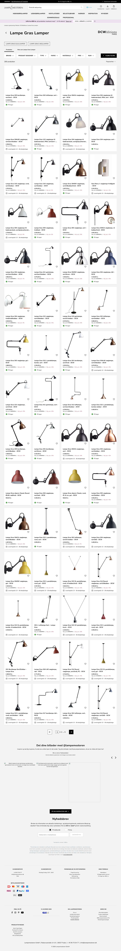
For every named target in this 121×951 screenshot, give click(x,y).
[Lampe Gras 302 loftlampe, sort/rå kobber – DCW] (74, 528)
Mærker (17, 25)
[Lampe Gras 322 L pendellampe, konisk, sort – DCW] (46, 351)
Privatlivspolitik (75, 918)
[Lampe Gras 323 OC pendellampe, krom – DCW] (74, 616)
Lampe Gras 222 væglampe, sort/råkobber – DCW (44, 317)
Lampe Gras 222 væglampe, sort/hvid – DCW (15, 406)
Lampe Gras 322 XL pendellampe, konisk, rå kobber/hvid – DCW (17, 626)
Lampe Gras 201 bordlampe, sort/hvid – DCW (72, 362)
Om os (74, 912)
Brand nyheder (103, 916)
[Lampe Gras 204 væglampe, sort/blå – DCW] (103, 528)
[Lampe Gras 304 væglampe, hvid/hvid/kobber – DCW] (17, 307)
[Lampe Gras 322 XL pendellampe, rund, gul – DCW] (103, 660)
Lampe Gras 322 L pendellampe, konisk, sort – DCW (45, 362)
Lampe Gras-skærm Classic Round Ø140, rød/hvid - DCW (17, 494)
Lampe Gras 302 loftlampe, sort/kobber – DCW (100, 317)
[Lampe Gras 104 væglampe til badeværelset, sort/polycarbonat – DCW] (74, 130)
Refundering (75, 876)
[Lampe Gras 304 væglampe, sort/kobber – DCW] (103, 440)
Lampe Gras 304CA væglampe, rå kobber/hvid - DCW (103, 229)
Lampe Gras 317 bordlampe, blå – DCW (46, 714)
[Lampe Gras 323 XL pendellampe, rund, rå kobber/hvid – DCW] (74, 572)
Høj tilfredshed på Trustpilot (19, 1)
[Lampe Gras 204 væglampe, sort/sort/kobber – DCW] (17, 263)
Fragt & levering (75, 872)
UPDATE (83, 21)
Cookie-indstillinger (103, 914)
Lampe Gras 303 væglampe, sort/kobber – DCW (101, 494)
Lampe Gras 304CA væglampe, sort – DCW (73, 450)
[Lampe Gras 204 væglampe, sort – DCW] (103, 130)
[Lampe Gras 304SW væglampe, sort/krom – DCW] (74, 263)
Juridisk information (75, 914)
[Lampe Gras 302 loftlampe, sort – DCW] (46, 86)
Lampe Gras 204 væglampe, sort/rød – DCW (44, 494)
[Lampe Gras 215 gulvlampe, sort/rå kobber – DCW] (74, 307)
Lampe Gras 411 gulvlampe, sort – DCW (46, 406)
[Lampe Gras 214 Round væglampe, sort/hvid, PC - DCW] (74, 660)
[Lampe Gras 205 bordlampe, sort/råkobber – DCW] (17, 440)
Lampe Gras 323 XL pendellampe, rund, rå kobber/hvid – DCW (74, 582)
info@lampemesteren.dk (17, 874)
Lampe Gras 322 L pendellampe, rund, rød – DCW (102, 626)
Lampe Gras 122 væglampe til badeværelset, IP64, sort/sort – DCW (45, 140)
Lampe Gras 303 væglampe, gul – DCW (17, 362)
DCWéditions (23, 25)
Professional (68, 17)
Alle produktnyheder (17, 935)
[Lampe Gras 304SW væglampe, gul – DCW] (17, 572)
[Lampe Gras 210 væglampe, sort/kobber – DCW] (46, 175)
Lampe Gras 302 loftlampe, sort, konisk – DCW (74, 714)
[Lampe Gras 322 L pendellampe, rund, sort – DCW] (46, 528)
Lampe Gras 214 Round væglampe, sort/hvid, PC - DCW (74, 670)
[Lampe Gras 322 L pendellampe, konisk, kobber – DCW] (103, 396)
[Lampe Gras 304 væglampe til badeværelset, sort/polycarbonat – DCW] (17, 219)
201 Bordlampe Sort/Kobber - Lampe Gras (16, 670)
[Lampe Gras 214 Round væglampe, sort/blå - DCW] (103, 704)
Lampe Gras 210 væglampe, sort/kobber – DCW (44, 185)
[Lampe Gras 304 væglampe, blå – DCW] (103, 263)
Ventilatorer (54, 13)
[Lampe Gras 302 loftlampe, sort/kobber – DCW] (103, 307)
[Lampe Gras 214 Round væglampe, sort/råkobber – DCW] (103, 572)
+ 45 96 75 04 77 (18, 872)
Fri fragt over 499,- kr (103, 876)
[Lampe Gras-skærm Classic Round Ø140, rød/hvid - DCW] (17, 484)
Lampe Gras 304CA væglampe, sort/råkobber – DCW (16, 538)
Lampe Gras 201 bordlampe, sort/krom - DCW (44, 450)
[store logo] (13, 7)
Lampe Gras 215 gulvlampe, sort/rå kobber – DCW (72, 317)
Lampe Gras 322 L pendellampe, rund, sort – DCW (45, 538)
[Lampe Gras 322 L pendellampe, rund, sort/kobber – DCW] (17, 704)
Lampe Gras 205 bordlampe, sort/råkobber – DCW (15, 450)
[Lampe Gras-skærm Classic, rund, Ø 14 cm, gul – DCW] (74, 484)
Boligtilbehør (17, 933)
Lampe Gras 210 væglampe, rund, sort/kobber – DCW (17, 185)
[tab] (9, 56)
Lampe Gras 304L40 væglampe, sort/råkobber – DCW (102, 362)
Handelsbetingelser (75, 916)
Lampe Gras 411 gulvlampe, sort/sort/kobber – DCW (44, 273)
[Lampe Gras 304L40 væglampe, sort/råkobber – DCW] (103, 351)
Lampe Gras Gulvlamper (15, 44)
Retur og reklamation (74, 874)
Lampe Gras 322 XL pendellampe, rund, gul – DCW (103, 670)
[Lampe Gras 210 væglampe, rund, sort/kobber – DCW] (17, 175)
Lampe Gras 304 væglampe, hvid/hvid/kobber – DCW (15, 317)
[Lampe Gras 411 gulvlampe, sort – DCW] (46, 396)
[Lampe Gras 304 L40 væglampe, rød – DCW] (46, 660)
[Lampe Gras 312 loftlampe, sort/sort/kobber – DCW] (74, 396)
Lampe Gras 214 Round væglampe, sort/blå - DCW (100, 714)
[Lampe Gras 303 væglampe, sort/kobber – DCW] (103, 484)
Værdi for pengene (17, 932)
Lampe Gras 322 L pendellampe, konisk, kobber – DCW (102, 406)
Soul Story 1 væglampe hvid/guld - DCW (103, 185)
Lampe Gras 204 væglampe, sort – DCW (103, 140)
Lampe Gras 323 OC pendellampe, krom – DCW (74, 626)
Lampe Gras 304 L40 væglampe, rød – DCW (45, 670)
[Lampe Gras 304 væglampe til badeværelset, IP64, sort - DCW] (103, 86)
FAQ (18, 876)
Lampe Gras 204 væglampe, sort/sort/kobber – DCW (15, 273)
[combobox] (56, 7)
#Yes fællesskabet (103, 912)
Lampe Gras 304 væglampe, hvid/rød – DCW (44, 229)
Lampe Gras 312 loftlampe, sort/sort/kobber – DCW (72, 406)
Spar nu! (68, 21)
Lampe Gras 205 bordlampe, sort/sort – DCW (15, 96)
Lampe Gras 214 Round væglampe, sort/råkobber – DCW (102, 582)
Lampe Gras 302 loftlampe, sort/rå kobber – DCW (72, 538)
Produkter (9, 49)
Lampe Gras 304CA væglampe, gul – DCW (73, 96)
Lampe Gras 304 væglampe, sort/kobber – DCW (101, 450)
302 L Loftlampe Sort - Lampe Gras (44, 626)
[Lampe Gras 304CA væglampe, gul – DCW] (74, 86)
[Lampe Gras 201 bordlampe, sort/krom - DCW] (46, 440)
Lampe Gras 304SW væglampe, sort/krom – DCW (74, 273)
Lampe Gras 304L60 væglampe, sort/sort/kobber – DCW (17, 140)
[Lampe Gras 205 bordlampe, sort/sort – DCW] (17, 86)
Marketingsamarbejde (103, 919)
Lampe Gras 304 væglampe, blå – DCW (103, 273)
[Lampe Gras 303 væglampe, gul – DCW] (17, 351)
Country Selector (75, 919)
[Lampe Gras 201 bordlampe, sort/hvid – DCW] (74, 351)
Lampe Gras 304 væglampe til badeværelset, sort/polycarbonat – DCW (18, 229)
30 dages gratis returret (103, 874)
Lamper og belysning (9, 25)
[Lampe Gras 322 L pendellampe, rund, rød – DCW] (103, 616)
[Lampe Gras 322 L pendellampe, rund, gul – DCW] (46, 572)
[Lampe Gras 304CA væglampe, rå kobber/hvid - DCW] (103, 219)
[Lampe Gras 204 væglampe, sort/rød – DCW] (46, 484)
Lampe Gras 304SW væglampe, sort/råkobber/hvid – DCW (74, 185)
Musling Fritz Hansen (17, 930)
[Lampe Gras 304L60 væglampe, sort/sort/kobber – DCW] (17, 130)
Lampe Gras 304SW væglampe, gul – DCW (17, 582)
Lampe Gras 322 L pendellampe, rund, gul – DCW (45, 582)
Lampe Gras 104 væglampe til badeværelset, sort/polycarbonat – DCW (75, 140)
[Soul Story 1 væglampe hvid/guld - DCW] (103, 175)
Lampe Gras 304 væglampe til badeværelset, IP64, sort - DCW (102, 96)
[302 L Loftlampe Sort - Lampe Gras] (46, 616)
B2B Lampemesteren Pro (103, 918)
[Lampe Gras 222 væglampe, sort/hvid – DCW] (17, 396)
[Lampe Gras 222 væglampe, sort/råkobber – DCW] (46, 307)
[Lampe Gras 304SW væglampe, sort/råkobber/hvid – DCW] (74, 175)
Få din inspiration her (59, 811)
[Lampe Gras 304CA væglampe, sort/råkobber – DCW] (17, 528)
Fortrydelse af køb (74, 878)
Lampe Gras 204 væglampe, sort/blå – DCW (101, 538)
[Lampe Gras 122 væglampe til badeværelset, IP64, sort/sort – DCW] (46, 130)
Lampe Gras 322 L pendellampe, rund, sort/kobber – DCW (17, 714)
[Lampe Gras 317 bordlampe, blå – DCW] (46, 704)
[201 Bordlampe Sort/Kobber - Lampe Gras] (17, 660)
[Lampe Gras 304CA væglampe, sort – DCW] (74, 440)
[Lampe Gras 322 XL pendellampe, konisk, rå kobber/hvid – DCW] (17, 616)
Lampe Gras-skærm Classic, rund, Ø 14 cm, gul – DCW (74, 494)
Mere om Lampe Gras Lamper (26, 49)
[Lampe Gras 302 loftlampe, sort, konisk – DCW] (74, 704)
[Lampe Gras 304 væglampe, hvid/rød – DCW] (46, 219)
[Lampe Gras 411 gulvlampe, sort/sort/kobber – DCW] (46, 263)
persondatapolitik (67, 854)
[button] (28, 90)
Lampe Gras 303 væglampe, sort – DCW (75, 229)
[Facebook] (12, 912)
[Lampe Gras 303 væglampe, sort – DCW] (74, 219)
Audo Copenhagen (17, 928)
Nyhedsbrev (103, 872)
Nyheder (104, 13)
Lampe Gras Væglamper (38, 44)
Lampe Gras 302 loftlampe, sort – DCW (46, 96)
